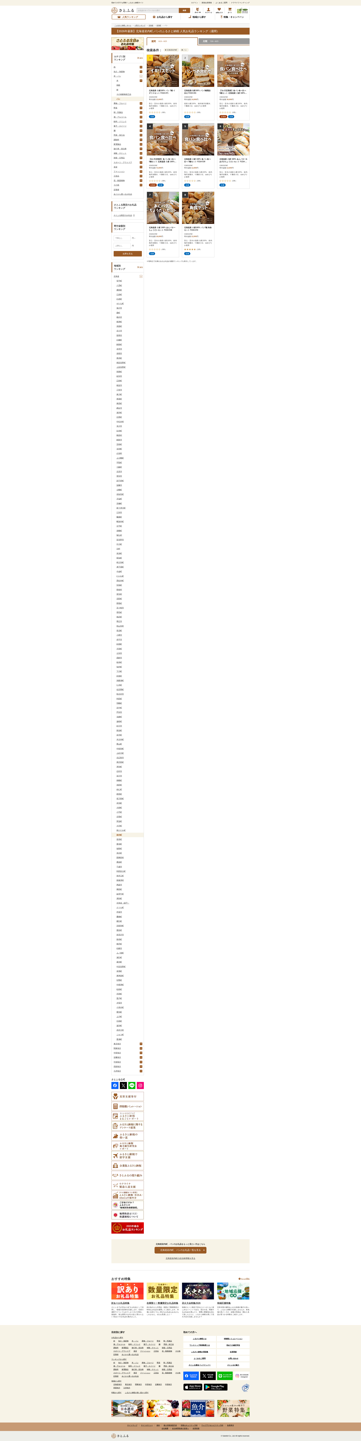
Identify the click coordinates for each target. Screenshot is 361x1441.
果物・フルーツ (120, 103)
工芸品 (116, 176)
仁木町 (119, 685)
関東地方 (117, 1048)
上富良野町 (121, 367)
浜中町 (119, 708)
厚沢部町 (120, 762)
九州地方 (117, 1071)
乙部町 (119, 381)
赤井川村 (120, 1030)
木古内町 (120, 739)
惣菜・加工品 (119, 135)
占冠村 (119, 453)
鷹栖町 (119, 917)
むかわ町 (120, 576)
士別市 (119, 653)
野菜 (115, 108)
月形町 (119, 649)
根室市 (119, 385)
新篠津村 (120, 880)
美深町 (119, 553)
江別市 (119, 512)
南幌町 (119, 780)
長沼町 (119, 631)
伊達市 (119, 912)
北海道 (116, 276)
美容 (115, 167)
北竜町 (119, 817)
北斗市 (119, 331)
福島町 (119, 848)
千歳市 (119, 867)
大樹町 (119, 808)
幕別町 (119, 962)
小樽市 (119, 635)
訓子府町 (120, 481)
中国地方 (117, 1062)
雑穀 (118, 85)
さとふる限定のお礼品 (123, 215)
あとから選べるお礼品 (123, 194)
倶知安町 (120, 494)
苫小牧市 (120, 608)
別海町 (119, 585)
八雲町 (119, 285)
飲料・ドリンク (120, 121)
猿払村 (119, 535)
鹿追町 (119, 862)
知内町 (119, 667)
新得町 (119, 939)
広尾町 (119, 417)
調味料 (116, 140)
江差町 (119, 294)
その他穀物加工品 (123, 94)
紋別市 (119, 376)
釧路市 (119, 440)
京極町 (119, 503)
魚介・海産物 (119, 72)
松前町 (119, 989)
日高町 (119, 1021)
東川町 (119, 394)
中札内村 (120, 422)
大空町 (119, 826)
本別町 (119, 803)
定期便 (116, 190)
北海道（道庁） (122, 903)
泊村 (118, 549)
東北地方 (117, 1044)
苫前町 (119, 444)
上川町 (119, 1017)
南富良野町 (121, 363)
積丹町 (119, 944)
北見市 (119, 472)
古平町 (119, 526)
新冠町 (119, 730)
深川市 (119, 776)
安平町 (119, 281)
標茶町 (119, 794)
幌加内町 (120, 521)
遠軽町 (119, 721)
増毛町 (119, 612)
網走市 (119, 408)
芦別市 (119, 712)
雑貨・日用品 (119, 158)
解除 (141, 58)
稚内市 (119, 317)
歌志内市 (120, 694)
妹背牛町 (120, 894)
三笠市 (119, 390)
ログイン (194, 3)
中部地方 (117, 1053)
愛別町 (119, 1012)
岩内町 (119, 835)
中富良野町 (121, 967)
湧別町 (119, 898)
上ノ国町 (120, 953)
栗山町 (119, 744)
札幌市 (119, 948)
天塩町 (119, 499)
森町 (118, 313)
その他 (116, 185)
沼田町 (119, 599)
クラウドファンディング (240, 3)
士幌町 (119, 490)
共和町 (119, 994)
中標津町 (120, 985)
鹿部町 (119, 290)
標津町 (119, 322)
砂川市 (119, 726)
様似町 (119, 558)
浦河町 (119, 413)
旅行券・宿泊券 (120, 149)
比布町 (119, 431)
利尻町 (119, 699)
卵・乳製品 (118, 112)
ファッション (119, 171)
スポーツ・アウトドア (123, 162)
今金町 (119, 571)
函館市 (119, 658)
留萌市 (119, 335)
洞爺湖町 (120, 680)
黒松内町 (120, 581)
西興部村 (120, 858)
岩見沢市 (120, 935)
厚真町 (119, 399)
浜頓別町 (120, 926)
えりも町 (120, 907)
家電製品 (117, 144)
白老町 (119, 299)
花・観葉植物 (119, 180)
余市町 (119, 735)
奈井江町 (120, 876)
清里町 (119, 326)
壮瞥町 (119, 980)
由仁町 (119, 789)
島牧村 (119, 590)
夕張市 (119, 1003)
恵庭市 (119, 885)
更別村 (119, 594)
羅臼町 (119, 921)
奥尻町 (119, 403)
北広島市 (120, 758)
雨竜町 (119, 603)
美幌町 (119, 531)
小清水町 (120, 1007)
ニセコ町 (120, 1035)
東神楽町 (120, 976)
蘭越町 (119, 517)
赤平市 (119, 640)
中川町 (119, 544)
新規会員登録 (207, 3)
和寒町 (119, 372)
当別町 (119, 449)
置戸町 (119, 998)
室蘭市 (119, 485)
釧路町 (119, 344)
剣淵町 (119, 644)
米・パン (117, 76)
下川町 (119, 671)
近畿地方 (117, 1057)
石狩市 (119, 771)
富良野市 (120, 540)
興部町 (119, 889)
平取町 (119, 462)
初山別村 (120, 626)
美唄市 (119, 353)
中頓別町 (120, 749)
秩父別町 (120, 562)
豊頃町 (119, 844)
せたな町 (120, 303)
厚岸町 (119, 358)
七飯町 (119, 467)
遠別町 (119, 1026)
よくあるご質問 (221, 3)
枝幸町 (119, 662)
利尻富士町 (121, 871)
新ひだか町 (121, 830)
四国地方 (117, 1066)
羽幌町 (119, 703)
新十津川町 (121, 508)
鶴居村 (119, 435)
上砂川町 (120, 753)
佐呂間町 (120, 689)
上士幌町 (120, 458)
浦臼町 (119, 957)
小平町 (119, 812)
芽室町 (119, 821)
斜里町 (119, 676)
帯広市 (119, 621)
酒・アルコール (120, 117)
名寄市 (119, 349)
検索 (184, 10)
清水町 (119, 853)
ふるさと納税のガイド (197, 10)
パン (118, 99)
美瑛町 (119, 971)
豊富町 (119, 930)
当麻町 (119, 717)
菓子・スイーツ (120, 126)
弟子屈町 (120, 567)
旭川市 (119, 308)
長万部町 (120, 799)
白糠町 (119, 340)
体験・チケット (120, 153)
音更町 (119, 839)
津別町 (119, 767)
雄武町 (119, 617)
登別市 (119, 476)
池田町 (119, 785)
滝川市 (119, 426)
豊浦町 (119, 1039)
